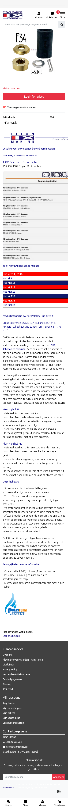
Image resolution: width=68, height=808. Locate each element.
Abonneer (58, 777)
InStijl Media (8, 787)
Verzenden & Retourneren (17, 674)
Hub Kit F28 (9, 291)
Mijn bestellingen (12, 708)
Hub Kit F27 (9, 287)
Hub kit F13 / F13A (12, 274)
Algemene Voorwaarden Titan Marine (23, 659)
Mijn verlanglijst (11, 718)
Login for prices (34, 96)
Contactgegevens (12, 679)
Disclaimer (8, 664)
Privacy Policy (10, 669)
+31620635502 (13, 741)
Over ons (8, 654)
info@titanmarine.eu (17, 746)
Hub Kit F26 (9, 282)
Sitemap (7, 684)
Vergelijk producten (13, 722)
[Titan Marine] (13, 15)
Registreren (9, 703)
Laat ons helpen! (11, 636)
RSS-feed (8, 689)
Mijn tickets (9, 713)
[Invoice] (60, 793)
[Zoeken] (62, 24)
